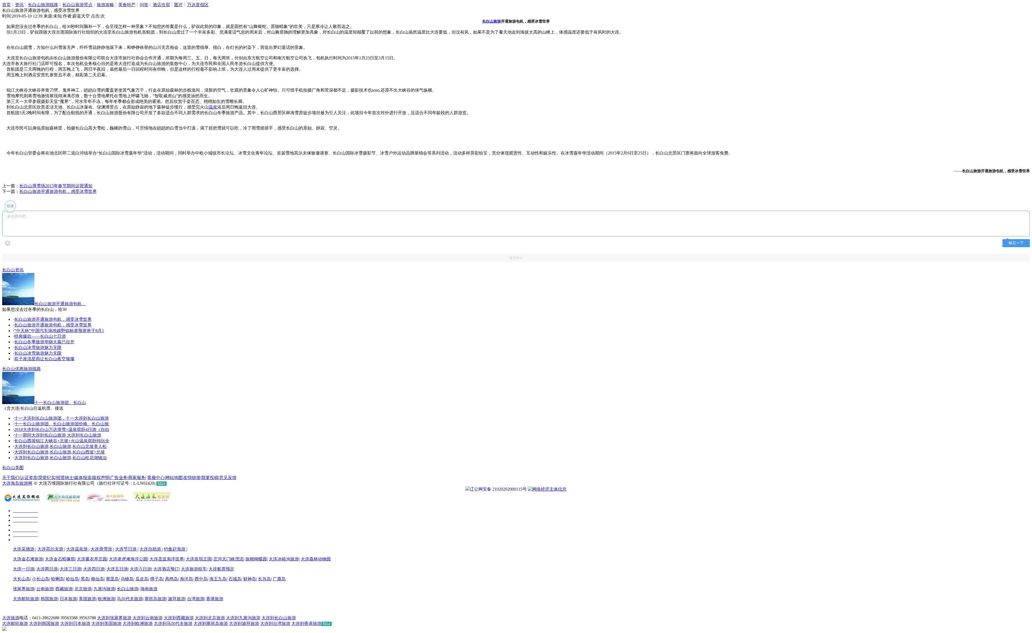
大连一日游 (23, 569)
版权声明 (100, 477)
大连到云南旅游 (147, 618)
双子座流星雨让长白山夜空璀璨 (44, 359)
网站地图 (173, 477)
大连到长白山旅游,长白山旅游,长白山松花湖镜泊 (60, 457)
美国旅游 (87, 598)
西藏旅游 (64, 589)
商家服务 (136, 477)
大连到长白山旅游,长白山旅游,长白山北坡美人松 (60, 446)
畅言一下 (1016, 243)
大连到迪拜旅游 (244, 623)
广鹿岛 (279, 579)
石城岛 (234, 579)
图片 (178, 4)
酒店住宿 (161, 4)
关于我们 (10, 477)
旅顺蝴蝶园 (256, 559)
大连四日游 (94, 569)
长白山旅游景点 (77, 4)
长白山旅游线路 (43, 4)
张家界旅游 (23, 589)
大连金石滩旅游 (28, 559)
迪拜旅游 (176, 598)
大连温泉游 (77, 549)
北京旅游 (83, 589)
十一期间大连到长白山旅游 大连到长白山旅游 (57, 435)
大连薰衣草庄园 (92, 559)
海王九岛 (218, 579)
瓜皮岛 (141, 579)
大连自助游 (150, 549)
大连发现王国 (199, 559)
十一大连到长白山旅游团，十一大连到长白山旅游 (61, 418)
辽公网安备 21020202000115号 (498, 489)
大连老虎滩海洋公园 (128, 559)
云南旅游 (44, 589)
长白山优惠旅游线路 (21, 368)
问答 (144, 4)
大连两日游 (47, 569)
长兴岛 (264, 579)
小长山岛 (40, 579)
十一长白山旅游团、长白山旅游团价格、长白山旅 (61, 424)
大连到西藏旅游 (179, 618)
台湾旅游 (195, 598)
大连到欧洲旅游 (138, 623)
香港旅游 (214, 598)
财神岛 (249, 579)
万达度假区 (198, 4)
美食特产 (126, 4)
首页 (6, 4)
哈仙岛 (72, 579)
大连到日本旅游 (75, 623)
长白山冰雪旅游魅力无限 (38, 347)
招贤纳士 (64, 477)
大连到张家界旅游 (114, 618)
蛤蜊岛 (57, 579)
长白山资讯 (13, 270)
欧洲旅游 (106, 598)
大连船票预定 (221, 569)
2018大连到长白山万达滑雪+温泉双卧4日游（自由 (61, 429)
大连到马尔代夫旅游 (173, 623)
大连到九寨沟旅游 (243, 618)
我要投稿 (209, 477)
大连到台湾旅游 (275, 623)
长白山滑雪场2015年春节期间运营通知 (55, 186)
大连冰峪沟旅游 (284, 559)
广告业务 (118, 477)
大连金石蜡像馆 (60, 559)
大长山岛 (21, 579)
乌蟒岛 (127, 579)
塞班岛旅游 (155, 598)
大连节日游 (126, 549)
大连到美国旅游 (106, 623)
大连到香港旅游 (306, 623)
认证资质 (28, 477)
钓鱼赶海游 (175, 549)
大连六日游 (140, 569)
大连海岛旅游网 (17, 483)
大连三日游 (70, 569)
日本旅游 (68, 598)
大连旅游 (10, 618)
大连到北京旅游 (210, 618)
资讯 (19, 4)
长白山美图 (13, 467)
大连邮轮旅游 (26, 598)
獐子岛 (156, 579)
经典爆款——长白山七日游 (40, 336)
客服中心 (155, 477)
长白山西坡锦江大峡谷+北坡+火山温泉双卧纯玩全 (61, 440)
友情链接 (191, 477)
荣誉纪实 (46, 477)
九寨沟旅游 (104, 589)
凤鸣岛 (171, 579)
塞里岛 (112, 579)
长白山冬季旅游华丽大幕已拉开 (44, 342)
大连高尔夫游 (50, 549)
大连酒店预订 (166, 569)
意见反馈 (227, 477)
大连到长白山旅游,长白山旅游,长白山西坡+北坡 (59, 452)
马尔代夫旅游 (130, 598)
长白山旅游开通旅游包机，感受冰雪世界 (58, 191)
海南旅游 (148, 589)
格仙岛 (97, 579)
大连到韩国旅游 (44, 623)
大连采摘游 (24, 549)
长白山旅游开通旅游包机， (60, 303)
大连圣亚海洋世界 (166, 559)
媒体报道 (82, 477)
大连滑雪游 (102, 549)
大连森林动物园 (316, 559)
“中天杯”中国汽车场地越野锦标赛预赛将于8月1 (59, 330)
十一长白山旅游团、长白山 (60, 402)
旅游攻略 (105, 4)
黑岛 (85, 579)
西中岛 (201, 579)
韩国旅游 (49, 598)
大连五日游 (117, 569)
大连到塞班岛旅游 (211, 623)
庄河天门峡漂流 (228, 559)
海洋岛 (186, 579)
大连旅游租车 (194, 569)
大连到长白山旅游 (278, 618)
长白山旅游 (127, 589)
